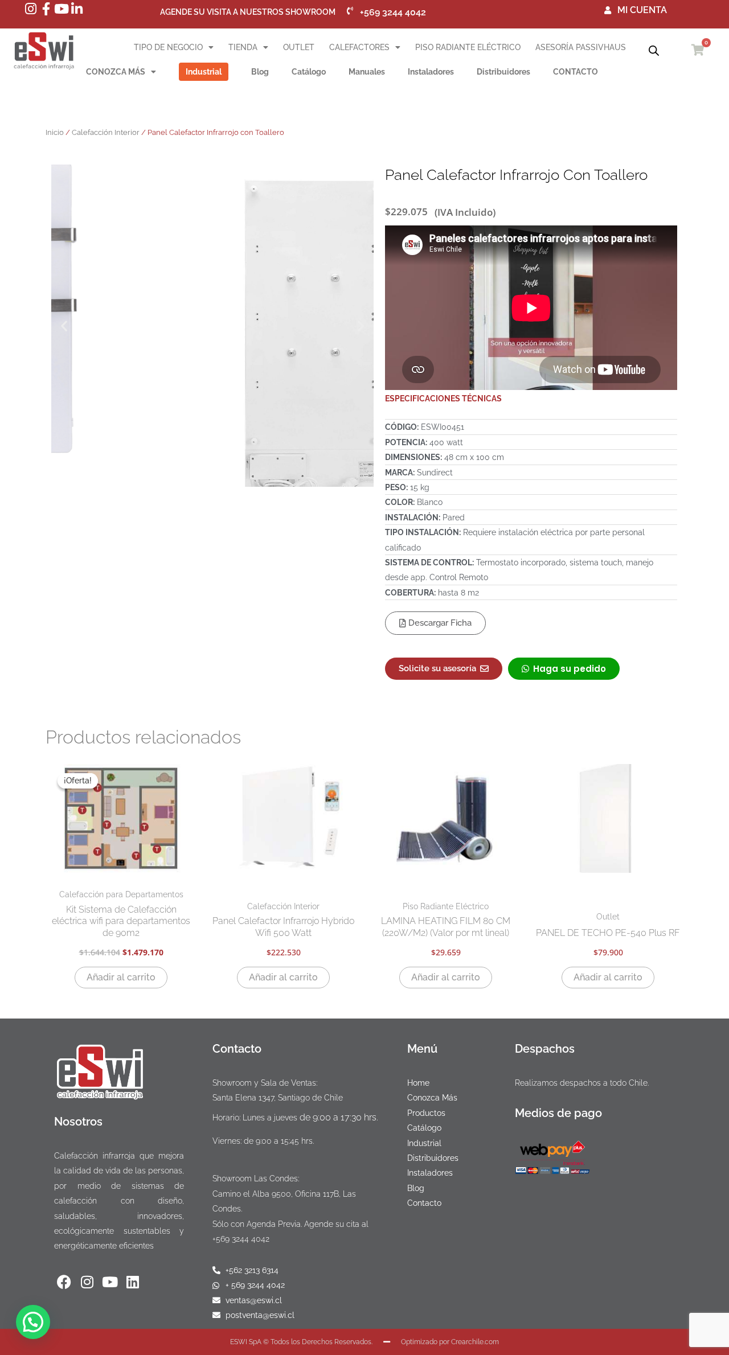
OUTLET (298, 47)
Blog (260, 71)
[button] (64, 326)
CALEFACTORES (359, 47)
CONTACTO (575, 71)
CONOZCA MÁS (115, 71)
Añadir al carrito (121, 977)
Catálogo (309, 71)
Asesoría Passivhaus (580, 47)
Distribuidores (503, 71)
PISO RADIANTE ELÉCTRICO (468, 47)
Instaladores (431, 71)
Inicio (55, 132)
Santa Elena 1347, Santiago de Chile (277, 1097)
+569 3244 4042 (240, 1238)
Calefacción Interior (106, 132)
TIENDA (242, 47)
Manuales (367, 71)
